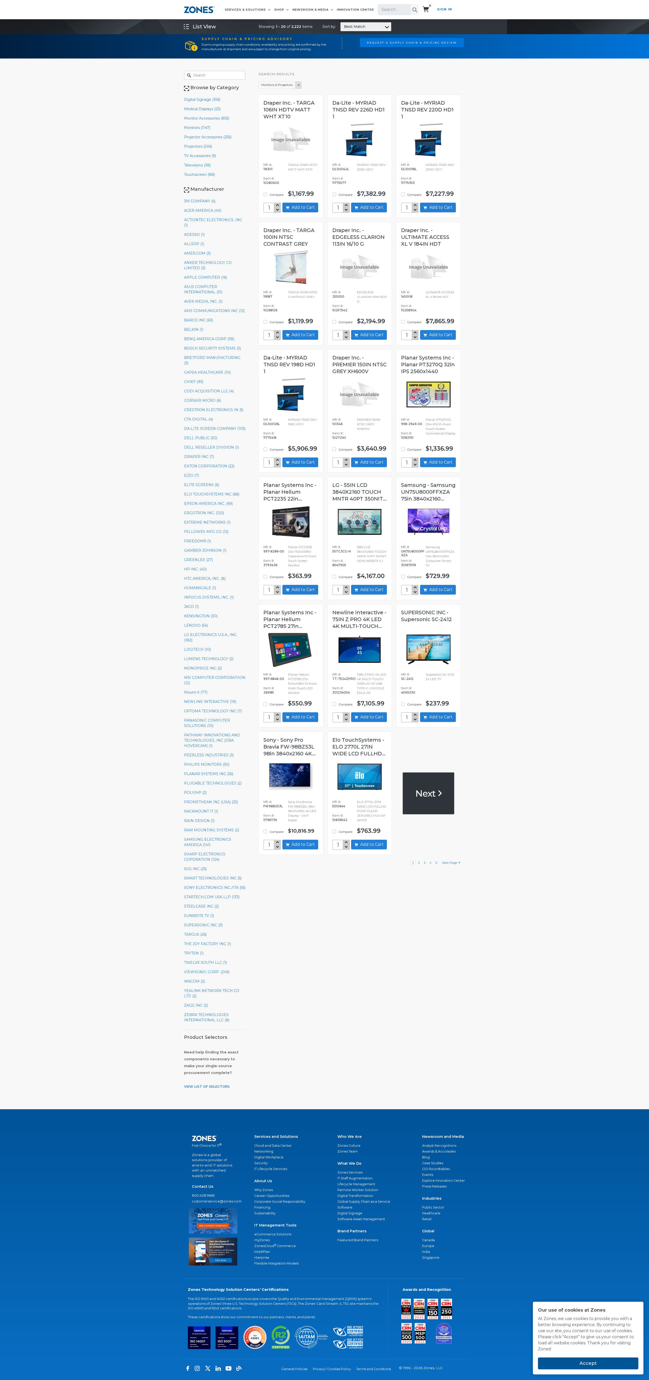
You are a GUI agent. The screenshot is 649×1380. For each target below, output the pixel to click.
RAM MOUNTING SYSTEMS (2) (211, 830)
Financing (262, 1207)
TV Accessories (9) (200, 156)
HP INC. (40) (195, 569)
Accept (588, 1363)
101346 (337, 424)
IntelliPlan (262, 1252)
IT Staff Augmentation (355, 1178)
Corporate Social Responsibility (279, 1201)
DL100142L (340, 169)
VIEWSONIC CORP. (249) (206, 972)
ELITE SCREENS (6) (201, 485)
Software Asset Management (361, 1219)
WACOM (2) (194, 981)
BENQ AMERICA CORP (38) (209, 339)
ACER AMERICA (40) (202, 210)
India (426, 1252)
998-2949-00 (411, 424)
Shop (279, 9)
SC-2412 (407, 679)
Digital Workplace (268, 1157)
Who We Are (349, 1136)
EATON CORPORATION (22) (209, 466)
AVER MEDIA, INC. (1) (203, 301)
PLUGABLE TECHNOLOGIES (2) (213, 783)
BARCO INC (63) (198, 320)
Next (426, 793)
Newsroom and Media (443, 1136)
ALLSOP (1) (194, 244)
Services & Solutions (246, 9)
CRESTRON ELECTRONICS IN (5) (213, 410)
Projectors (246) (198, 146)
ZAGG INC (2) (196, 1005)
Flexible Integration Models (276, 1263)
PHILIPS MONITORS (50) (206, 764)
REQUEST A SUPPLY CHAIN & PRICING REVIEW (412, 42)
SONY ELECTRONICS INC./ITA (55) (214, 887)
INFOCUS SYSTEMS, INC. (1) (209, 597)
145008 (406, 296)
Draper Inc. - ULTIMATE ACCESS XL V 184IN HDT (425, 237)
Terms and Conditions (373, 1369)
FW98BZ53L (273, 806)
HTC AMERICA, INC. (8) (205, 578)
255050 (338, 296)
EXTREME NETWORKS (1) (207, 522)
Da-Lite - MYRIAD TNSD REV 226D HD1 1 (358, 110)
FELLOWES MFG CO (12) (206, 531)
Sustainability (265, 1213)
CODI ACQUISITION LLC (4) (209, 391)
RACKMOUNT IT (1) (201, 811)
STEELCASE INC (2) (201, 906)
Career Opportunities (271, 1196)
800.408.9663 (203, 1195)
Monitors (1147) (197, 127)
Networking (263, 1151)
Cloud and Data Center (273, 1145)
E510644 (338, 806)
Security (261, 1163)
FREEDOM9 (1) (197, 541)
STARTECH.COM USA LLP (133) (212, 897)
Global (428, 1231)
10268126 (270, 310)
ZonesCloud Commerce (275, 1245)
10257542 (339, 310)
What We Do (349, 1163)
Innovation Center (355, 9)
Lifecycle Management (356, 1184)
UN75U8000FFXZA (412, 553)
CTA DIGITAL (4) (198, 419)
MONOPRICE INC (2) (203, 668)
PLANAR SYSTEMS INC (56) (208, 774)
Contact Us (202, 1186)
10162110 (407, 437)
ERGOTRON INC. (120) (204, 513)
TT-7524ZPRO (344, 679)
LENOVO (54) (196, 625)
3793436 (270, 565)
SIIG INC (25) (195, 869)
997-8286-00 (273, 551)
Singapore (430, 1257)
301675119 (408, 565)
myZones (262, 1240)
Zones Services (350, 1172)
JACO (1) (191, 606)
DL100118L (409, 169)
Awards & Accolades (439, 1151)
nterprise (261, 1257)
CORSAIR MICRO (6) (202, 400)
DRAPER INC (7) (199, 456)
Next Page (450, 863)
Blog (426, 1157)
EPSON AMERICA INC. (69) (208, 503)
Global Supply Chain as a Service (363, 1201)
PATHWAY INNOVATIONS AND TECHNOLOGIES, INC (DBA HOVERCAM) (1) (212, 740)
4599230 (408, 692)
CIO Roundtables (436, 1169)
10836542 (339, 820)
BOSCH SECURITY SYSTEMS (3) (212, 348)
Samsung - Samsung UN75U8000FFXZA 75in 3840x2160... (428, 492)
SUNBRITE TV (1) (199, 915)
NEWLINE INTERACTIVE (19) (210, 701)
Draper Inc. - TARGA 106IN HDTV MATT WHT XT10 (289, 110)
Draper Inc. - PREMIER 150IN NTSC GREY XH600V (359, 364)
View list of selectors (207, 1086)
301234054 (341, 692)
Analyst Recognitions (439, 1145)
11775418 (269, 437)
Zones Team (347, 1151)
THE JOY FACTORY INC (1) (207, 944)
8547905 (339, 565)
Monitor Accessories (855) (206, 118)
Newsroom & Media (311, 9)
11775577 (339, 183)
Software (344, 1207)
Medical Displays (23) (202, 109)
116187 (267, 296)
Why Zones (263, 1190)
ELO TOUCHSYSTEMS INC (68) (211, 494)
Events (427, 1175)
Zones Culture (348, 1145)
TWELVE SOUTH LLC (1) (205, 962)
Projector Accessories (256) (207, 137)
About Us (263, 1181)
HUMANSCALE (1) (200, 588)
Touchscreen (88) (199, 174)
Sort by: (343, 26)
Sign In (444, 9)
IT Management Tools (275, 1225)
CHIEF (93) (193, 381)
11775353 (408, 183)
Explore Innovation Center (443, 1180)
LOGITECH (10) (197, 649)
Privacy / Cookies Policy (332, 1369)
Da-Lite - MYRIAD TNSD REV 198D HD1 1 (289, 364)
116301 (268, 169)
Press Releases (434, 1186)
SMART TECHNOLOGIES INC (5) (213, 878)
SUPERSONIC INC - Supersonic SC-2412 (426, 615)
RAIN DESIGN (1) (199, 820)
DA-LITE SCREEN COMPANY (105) (214, 428)
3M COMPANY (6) (199, 201)
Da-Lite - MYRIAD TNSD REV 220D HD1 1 (427, 110)
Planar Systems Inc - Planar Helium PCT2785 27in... (289, 619)
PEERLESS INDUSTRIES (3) (209, 755)
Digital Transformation (355, 1196)
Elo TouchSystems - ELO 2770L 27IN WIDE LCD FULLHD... (359, 747)
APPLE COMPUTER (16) (205, 277)
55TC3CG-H (341, 551)
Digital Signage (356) (202, 99)
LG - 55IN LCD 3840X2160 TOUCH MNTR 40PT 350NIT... (359, 492)
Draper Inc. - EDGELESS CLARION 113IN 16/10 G (358, 237)
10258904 (409, 310)
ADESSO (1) (194, 234)
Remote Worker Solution (357, 1190)
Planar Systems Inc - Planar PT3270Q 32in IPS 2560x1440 (428, 364)
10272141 (339, 437)
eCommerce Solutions (272, 1234)
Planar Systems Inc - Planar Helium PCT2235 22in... (289, 492)
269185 (268, 692)
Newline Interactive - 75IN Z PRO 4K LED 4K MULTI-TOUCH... (359, 619)
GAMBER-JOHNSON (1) (205, 550)
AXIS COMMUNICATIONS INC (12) (214, 311)
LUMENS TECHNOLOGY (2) (208, 659)
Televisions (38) (197, 165)
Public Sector (433, 1207)
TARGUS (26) (195, 934)
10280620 (271, 183)
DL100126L (271, 424)
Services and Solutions (276, 1136)
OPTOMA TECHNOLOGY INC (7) (213, 711)
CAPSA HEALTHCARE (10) (207, 372)
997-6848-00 (273, 679)
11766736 (270, 820)
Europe (428, 1246)
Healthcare (431, 1213)
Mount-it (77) (195, 692)
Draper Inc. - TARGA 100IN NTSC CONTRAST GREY (289, 237)
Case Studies (432, 1163)
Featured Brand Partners (357, 1240)
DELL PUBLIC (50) (200, 438)
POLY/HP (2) (195, 792)
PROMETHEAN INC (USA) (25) (211, 802)
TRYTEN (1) (194, 953)
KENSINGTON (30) (201, 616)
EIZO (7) (191, 475)
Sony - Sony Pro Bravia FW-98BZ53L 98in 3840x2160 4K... (289, 747)
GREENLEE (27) (198, 560)
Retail (426, 1219)
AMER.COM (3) (197, 253)
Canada (428, 1240)
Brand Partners (351, 1231)
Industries (431, 1198)
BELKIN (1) (193, 329)
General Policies (294, 1369)
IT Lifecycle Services (270, 1169)
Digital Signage (349, 1213)
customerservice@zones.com (213, 1201)
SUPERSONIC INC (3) (203, 925)
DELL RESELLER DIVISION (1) (211, 447)
